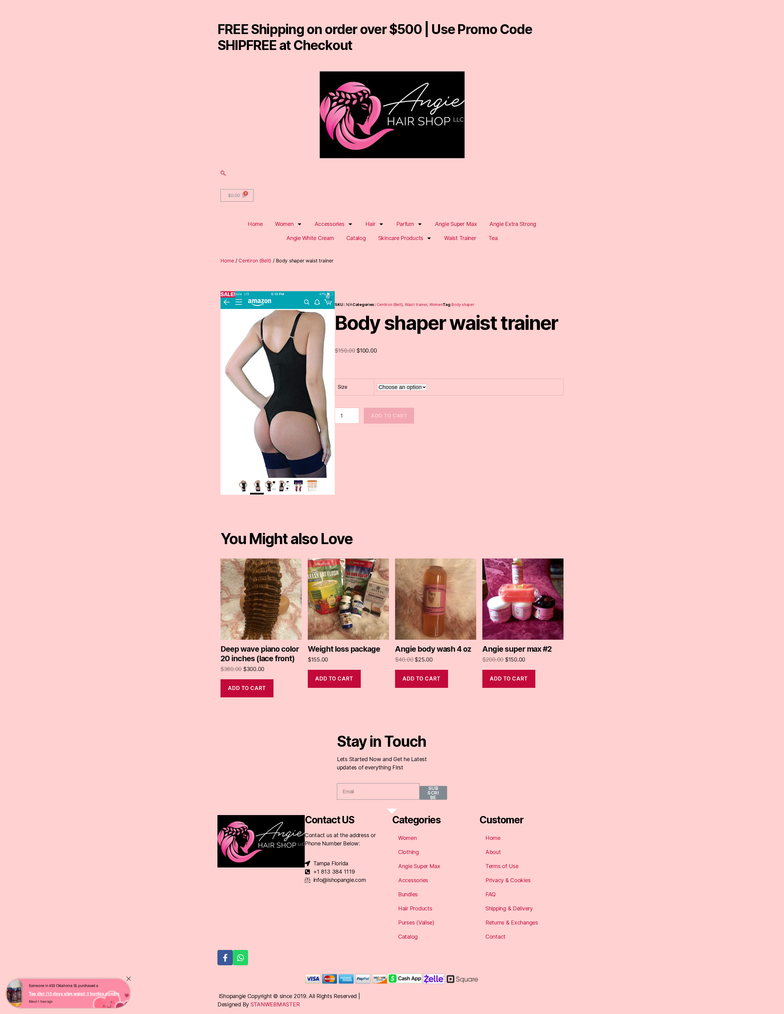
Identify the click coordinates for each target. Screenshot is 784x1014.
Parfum (405, 224)
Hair (370, 224)
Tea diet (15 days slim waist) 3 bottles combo (74, 993)
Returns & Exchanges (511, 922)
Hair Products (415, 908)
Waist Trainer (460, 238)
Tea (493, 238)
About (493, 852)
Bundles (408, 894)
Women (284, 224)
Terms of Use (501, 866)
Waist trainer (416, 304)
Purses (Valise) (416, 922)
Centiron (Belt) (255, 260)
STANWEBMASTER (275, 1004)
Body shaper (462, 304)
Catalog (356, 238)
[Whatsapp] (240, 957)
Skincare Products (400, 238)
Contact (495, 936)
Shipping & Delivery (509, 908)
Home (255, 224)
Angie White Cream (310, 238)
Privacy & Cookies (507, 880)
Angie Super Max (456, 224)
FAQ (490, 894)
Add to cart (389, 416)
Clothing (408, 852)
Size (342, 387)
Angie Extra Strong (512, 224)
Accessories (330, 224)
